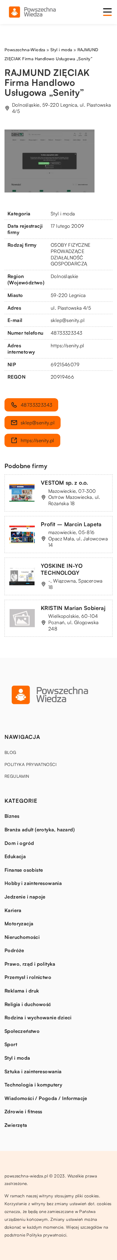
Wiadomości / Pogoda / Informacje (45, 1098)
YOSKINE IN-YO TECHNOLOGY (61, 569)
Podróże (14, 950)
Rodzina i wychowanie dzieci (38, 1018)
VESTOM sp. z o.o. (64, 482)
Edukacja (15, 856)
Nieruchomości (22, 937)
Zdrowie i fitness (23, 1111)
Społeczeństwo (22, 1031)
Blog (10, 752)
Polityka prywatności (30, 764)
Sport (10, 1044)
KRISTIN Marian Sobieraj (73, 608)
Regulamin (16, 776)
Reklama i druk (21, 991)
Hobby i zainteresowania (33, 883)
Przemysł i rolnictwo (27, 977)
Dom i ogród (19, 843)
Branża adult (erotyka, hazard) (39, 830)
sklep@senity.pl (68, 320)
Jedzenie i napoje (25, 897)
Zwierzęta (15, 1125)
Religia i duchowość (27, 1004)
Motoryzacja (18, 924)
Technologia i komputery (33, 1085)
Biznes (11, 816)
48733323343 (66, 333)
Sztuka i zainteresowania (33, 1071)
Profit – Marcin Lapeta (71, 524)
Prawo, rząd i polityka (30, 964)
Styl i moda (63, 214)
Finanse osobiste (23, 870)
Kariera (13, 910)
